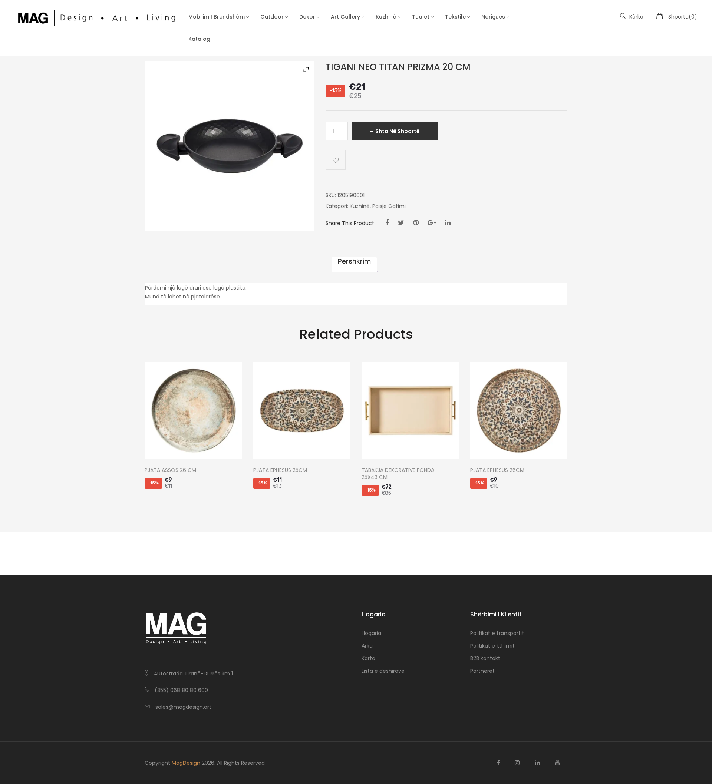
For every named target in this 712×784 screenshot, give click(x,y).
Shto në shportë (397, 131)
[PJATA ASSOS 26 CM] (193, 410)
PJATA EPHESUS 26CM (497, 470)
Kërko (636, 16)
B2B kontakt (485, 658)
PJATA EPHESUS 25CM (280, 470)
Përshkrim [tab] (354, 261)
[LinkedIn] (448, 222)
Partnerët (482, 671)
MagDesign (186, 763)
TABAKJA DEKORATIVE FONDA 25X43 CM (398, 474)
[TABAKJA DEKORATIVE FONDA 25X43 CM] (410, 410)
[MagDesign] (96, 17)
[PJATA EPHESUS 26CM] (519, 410)
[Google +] (432, 222)
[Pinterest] (416, 222)
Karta (368, 658)
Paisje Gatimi (389, 206)
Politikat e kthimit (492, 645)
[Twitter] (401, 222)
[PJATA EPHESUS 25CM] (302, 410)
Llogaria (371, 633)
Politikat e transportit (497, 633)
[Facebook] (387, 222)
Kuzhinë (360, 206)
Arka (367, 645)
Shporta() (682, 16)
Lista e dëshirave (383, 671)
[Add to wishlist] (336, 160)
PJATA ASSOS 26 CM (170, 470)
